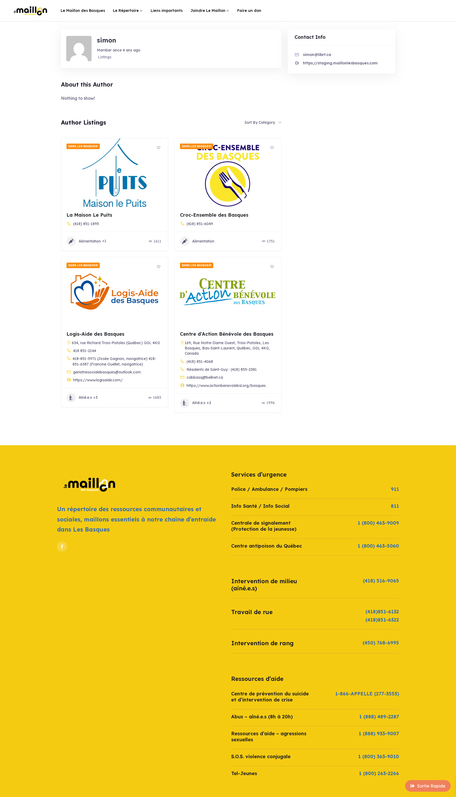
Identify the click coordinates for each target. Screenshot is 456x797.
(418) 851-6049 (200, 223)
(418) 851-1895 (86, 223)
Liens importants (167, 10)
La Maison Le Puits (89, 215)
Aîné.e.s (85, 397)
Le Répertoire (126, 10)
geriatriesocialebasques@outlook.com (107, 372)
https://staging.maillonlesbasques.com (340, 63)
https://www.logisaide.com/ (98, 380)
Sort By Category (260, 122)
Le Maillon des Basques (83, 10)
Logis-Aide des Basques (95, 334)
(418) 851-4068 (200, 361)
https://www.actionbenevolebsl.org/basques (226, 385)
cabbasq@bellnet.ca (205, 377)
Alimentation (90, 241)
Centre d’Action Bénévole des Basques (226, 334)
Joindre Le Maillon (208, 10)
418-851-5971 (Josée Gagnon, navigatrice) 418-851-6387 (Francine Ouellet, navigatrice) (114, 361)
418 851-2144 (84, 350)
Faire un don (249, 10)
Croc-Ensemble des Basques (214, 215)
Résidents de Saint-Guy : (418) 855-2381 (222, 369)
